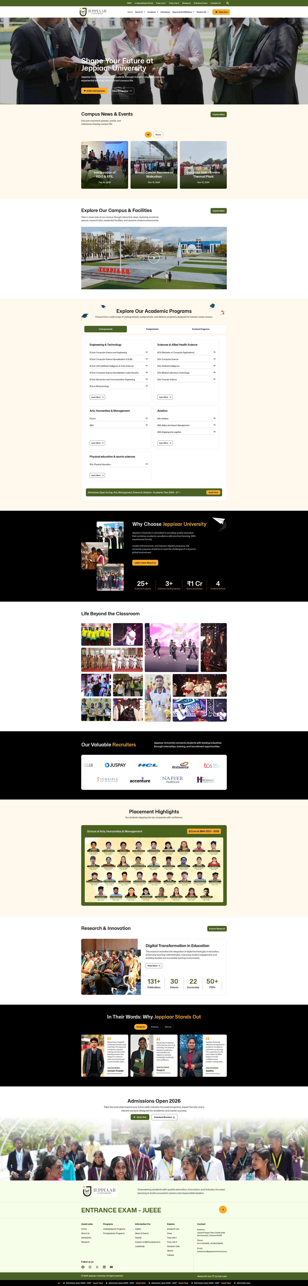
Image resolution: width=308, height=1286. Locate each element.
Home (130, 12)
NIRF (129, 3)
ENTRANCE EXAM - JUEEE (121, 1210)
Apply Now (80, 1283)
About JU (139, 12)
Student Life (201, 12)
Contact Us (216, 3)
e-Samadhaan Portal (144, 3)
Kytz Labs (222, 1276)
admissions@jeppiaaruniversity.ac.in (212, 1251)
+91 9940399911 (216, 1243)
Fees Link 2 (174, 3)
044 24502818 (203, 1243)
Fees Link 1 (161, 3)
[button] (140, 12)
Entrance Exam (201, 3)
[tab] (148, 134)
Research (186, 3)
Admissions (165, 12)
